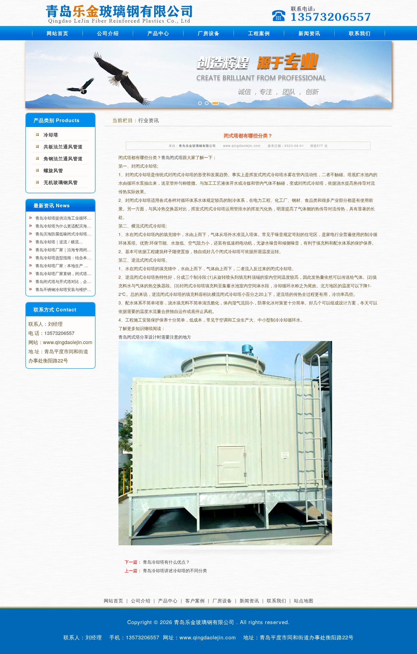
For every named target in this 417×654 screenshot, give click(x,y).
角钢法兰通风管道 (63, 158)
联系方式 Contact (55, 309)
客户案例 (195, 600)
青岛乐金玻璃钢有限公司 (197, 146)
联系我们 (360, 33)
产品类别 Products (57, 120)
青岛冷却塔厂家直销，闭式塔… (62, 273)
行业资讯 (148, 120)
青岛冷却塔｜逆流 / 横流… (58, 242)
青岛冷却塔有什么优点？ (166, 562)
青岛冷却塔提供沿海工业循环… (62, 218)
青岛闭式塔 (172, 157)
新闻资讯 (310, 33)
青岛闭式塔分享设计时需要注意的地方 (154, 337)
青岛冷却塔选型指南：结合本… (62, 257)
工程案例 (259, 33)
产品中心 (158, 33)
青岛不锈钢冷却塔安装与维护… (62, 289)
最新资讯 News (52, 205)
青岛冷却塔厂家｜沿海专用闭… (62, 250)
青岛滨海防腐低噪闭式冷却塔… (62, 234)
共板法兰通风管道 (63, 146)
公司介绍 (108, 33)
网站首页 (58, 33)
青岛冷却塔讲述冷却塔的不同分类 (175, 570)
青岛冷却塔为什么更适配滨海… (62, 226)
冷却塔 (51, 134)
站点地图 (304, 600)
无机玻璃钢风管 (61, 182)
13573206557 (59, 332)
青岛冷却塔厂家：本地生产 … (61, 265)
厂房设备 (209, 33)
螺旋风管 (53, 170)
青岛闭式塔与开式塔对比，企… (62, 281)
